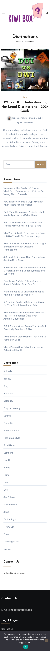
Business (8, 393)
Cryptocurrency (11, 408)
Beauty (7, 378)
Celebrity (8, 401)
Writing (7, 549)
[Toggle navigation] (3, 13)
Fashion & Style (11, 438)
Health (7, 460)
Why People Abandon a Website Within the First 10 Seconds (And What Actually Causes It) (23, 315)
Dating (7, 415)
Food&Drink (9, 445)
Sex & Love (9, 497)
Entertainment (11, 430)
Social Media (10, 504)
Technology (9, 519)
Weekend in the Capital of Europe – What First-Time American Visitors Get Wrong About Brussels (23, 191)
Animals (7, 371)
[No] (46, 640)
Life (5, 489)
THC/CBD (8, 527)
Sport (6, 512)
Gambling (8, 452)
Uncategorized (11, 541)
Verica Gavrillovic (19, 118)
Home (6, 475)
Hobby (6, 467)
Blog (5, 386)
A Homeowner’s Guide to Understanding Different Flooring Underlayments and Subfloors (24, 270)
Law (25, 97)
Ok (25, 647)
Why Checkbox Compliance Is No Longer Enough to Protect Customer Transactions (24, 246)
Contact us (7, 629)
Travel (6, 534)
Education (8, 423)
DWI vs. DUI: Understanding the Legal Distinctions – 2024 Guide (25, 107)
